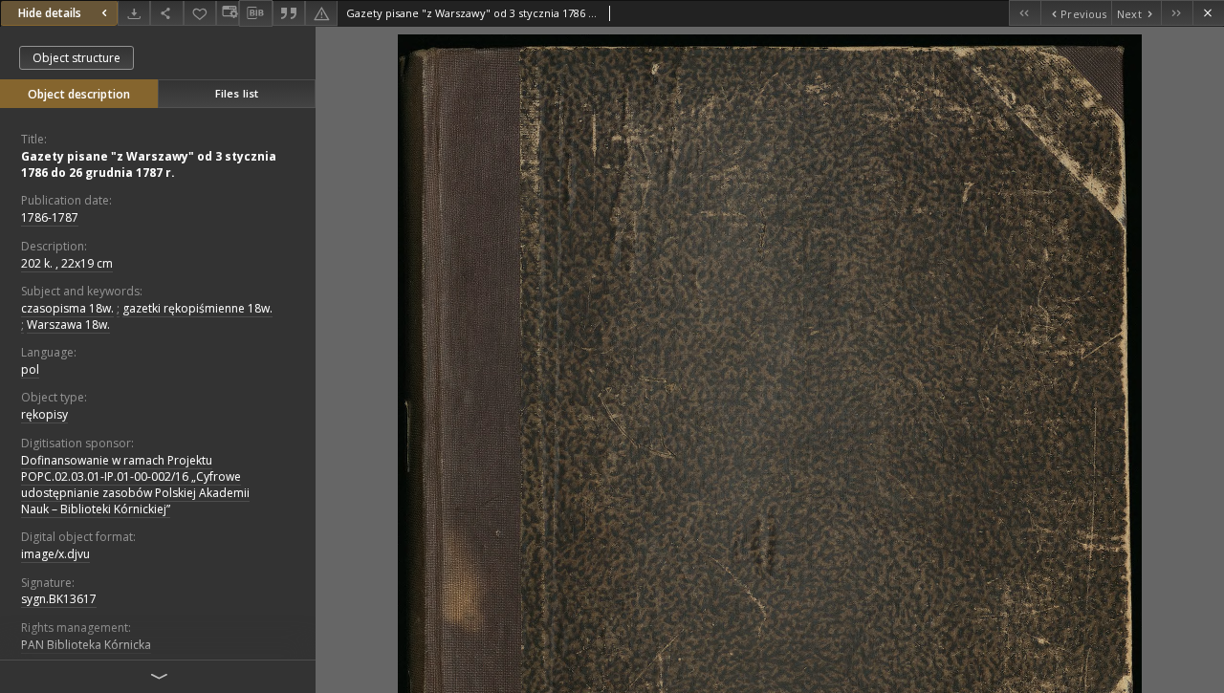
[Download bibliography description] (255, 13)
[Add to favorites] (200, 13)
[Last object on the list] (1176, 13)
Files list (236, 93)
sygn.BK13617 (59, 599)
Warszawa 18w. (68, 324)
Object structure (76, 58)
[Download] (134, 13)
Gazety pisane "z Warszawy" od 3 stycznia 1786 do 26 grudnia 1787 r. (148, 164)
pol (30, 369)
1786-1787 (49, 217)
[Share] (166, 13)
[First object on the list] (1024, 13)
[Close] (1208, 13)
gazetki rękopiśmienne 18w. (197, 308)
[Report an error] (321, 13)
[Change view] (227, 13)
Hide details (49, 13)
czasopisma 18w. (67, 308)
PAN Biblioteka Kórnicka (86, 645)
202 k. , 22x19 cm (67, 263)
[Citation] (289, 13)
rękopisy (44, 414)
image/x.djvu (55, 554)
